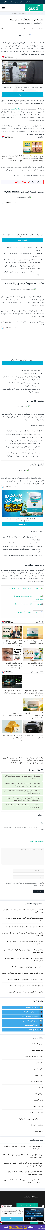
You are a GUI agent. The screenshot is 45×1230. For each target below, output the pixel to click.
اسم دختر (22, 2)
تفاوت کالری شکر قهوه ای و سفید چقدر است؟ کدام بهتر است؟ (21, 777)
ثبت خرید (22, 95)
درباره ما (11, 2)
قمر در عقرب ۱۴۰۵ (37, 1044)
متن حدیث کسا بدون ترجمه (34, 1056)
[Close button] (44, 1223)
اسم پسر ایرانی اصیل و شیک (34, 1113)
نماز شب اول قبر (38, 1106)
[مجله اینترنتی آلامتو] (34, 8)
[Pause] (4, 82)
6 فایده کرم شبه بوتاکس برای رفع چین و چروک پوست (25, 979)
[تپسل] (3, 57)
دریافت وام (22, 363)
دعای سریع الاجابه (37, 1081)
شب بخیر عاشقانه (37, 1050)
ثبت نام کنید (22, 240)
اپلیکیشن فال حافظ (37, 1125)
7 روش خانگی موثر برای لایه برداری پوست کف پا (27, 967)
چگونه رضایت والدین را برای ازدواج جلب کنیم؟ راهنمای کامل (24, 927)
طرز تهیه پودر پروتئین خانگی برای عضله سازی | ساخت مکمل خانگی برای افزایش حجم (23, 799)
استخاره (28, 2)
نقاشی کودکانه (38, 1100)
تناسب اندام (30, 13)
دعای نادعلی (39, 1075)
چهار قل (40, 1088)
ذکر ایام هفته (39, 1094)
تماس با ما (4, 2)
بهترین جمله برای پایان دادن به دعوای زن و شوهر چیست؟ (24, 992)
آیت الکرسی (34, 1222)
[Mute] (7, 82)
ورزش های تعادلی (22, 182)
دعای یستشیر (38, 1069)
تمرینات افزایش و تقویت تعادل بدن (20, 589)
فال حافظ (33, 2)
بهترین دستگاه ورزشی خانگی (22, 596)
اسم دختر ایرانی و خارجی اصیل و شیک (30, 1119)
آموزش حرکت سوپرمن (25, 612)
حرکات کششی (15, 109)
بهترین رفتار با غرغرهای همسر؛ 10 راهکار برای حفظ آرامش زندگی (22, 973)
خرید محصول (22, 524)
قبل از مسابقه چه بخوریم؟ (23, 604)
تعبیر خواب (16, 2)
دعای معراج (39, 1063)
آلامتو (42, 13)
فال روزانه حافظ (38, 1131)
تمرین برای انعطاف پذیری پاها (26, 20)
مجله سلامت (37, 13)
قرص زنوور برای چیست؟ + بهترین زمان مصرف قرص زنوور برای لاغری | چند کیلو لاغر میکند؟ (22, 784)
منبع (25, 28)
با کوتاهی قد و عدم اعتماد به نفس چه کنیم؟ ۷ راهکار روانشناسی (23, 806)
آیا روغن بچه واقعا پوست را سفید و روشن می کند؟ (26, 986)
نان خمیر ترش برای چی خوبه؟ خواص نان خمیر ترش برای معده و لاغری (22, 791)
